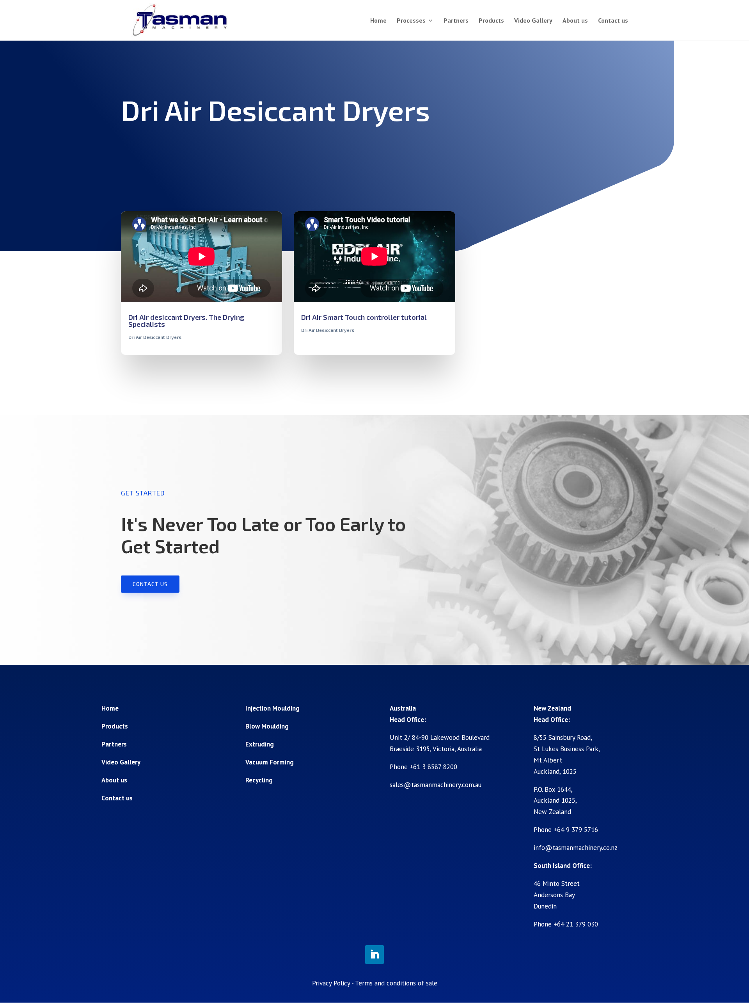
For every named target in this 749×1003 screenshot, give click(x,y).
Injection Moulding (272, 708)
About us (575, 21)
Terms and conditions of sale (396, 983)
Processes (411, 21)
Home (378, 21)
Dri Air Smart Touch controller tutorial (364, 317)
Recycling (259, 780)
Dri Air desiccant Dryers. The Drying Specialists (186, 320)
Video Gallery (533, 21)
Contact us (613, 21)
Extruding (259, 744)
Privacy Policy (331, 983)
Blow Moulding (267, 726)
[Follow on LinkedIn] (374, 954)
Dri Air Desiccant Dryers (154, 337)
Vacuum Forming (269, 762)
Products (491, 21)
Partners (456, 21)
